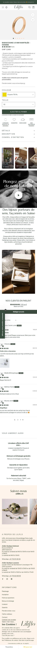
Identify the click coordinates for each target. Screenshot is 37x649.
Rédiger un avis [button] (18, 312)
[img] (4, 348)
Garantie (4, 607)
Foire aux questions (8, 598)
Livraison (4, 604)
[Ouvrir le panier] (33, 7)
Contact (4, 617)
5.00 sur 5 (23, 304)
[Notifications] (6, 7)
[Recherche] (29, 7)
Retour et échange (8, 601)
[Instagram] (7, 579)
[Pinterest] (11, 579)
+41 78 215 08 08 (14, 559)
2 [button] (17, 420)
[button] (6, 47)
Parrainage (5, 591)
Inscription (5, 594)
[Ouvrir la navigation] (3, 7)
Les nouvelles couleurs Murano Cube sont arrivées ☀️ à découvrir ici (18, 2)
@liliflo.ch (19, 494)
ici (16, 74)
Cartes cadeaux (7, 614)
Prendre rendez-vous (8, 611)
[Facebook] (2, 579)
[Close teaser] (6, 310)
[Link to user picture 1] (4, 363)
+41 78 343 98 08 (15, 576)
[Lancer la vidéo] (18, 195)
